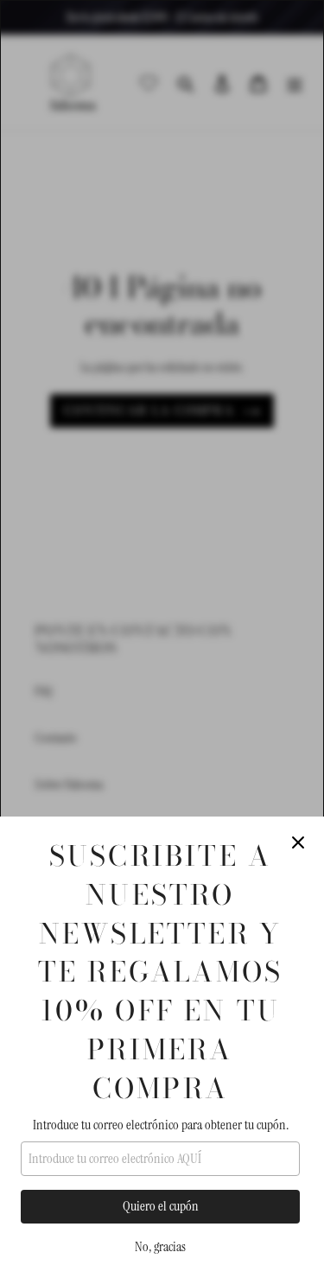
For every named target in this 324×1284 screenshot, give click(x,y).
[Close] (298, 842)
